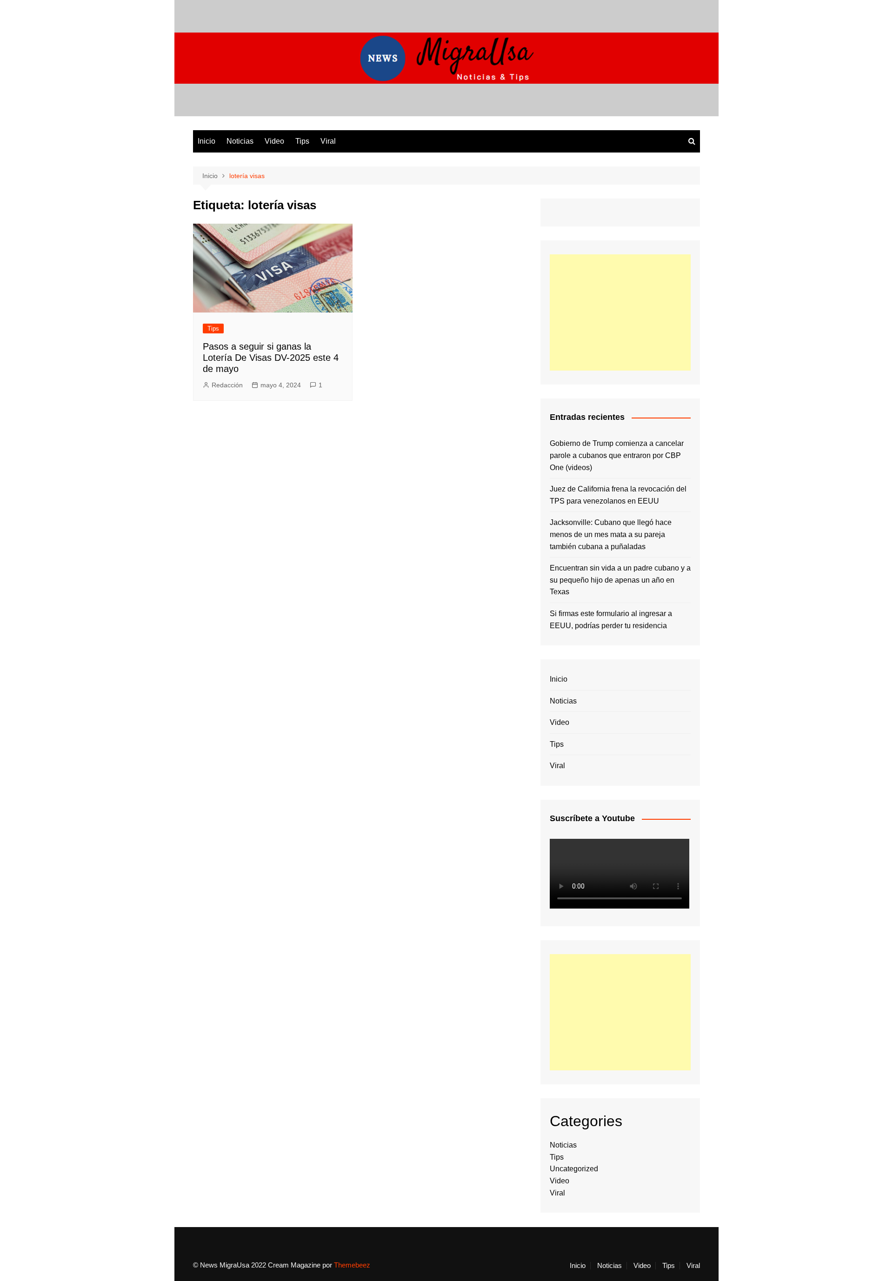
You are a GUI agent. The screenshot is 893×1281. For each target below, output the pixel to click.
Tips (302, 141)
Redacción (227, 385)
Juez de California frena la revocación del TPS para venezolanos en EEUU (618, 495)
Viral (328, 141)
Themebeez (352, 1265)
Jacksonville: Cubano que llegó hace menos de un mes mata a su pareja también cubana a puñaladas (611, 534)
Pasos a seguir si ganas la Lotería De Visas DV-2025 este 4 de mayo (271, 357)
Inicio (206, 141)
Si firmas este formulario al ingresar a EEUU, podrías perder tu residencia (611, 620)
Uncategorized (574, 1169)
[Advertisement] (620, 312)
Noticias (240, 141)
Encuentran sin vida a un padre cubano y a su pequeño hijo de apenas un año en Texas (620, 580)
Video (274, 141)
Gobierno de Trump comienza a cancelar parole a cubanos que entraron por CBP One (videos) (617, 455)
